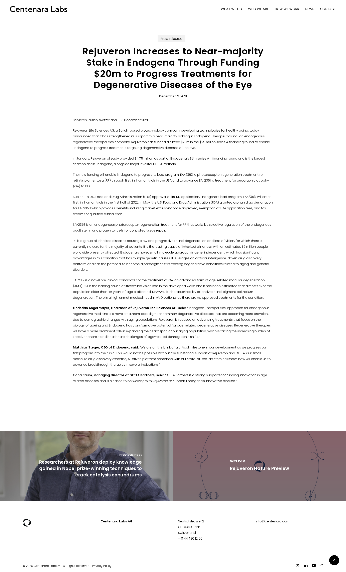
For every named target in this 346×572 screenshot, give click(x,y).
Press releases (171, 38)
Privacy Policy (102, 566)
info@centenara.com (272, 521)
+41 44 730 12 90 (190, 538)
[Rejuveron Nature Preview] (259, 466)
